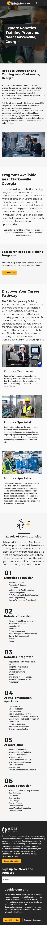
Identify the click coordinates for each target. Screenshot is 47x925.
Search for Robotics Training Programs (23, 253)
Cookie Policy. (17, 912)
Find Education (9, 272)
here (29, 235)
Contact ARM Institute (11, 861)
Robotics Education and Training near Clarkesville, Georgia (21, 74)
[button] (37, 3)
